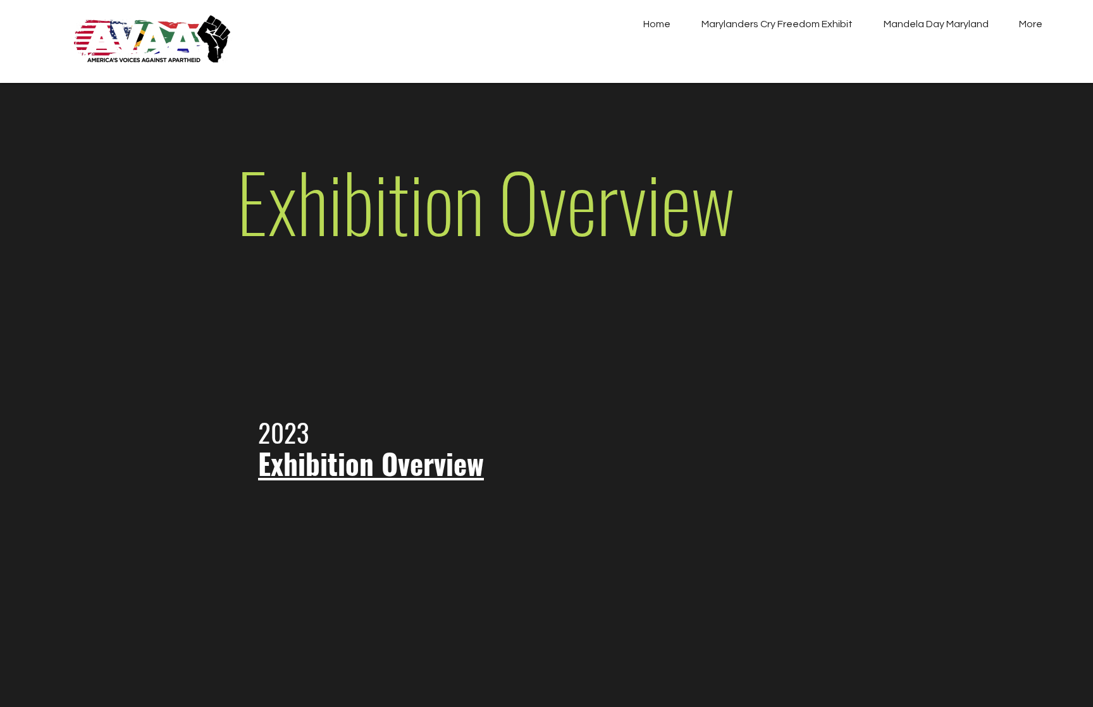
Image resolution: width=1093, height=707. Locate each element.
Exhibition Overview (371, 463)
